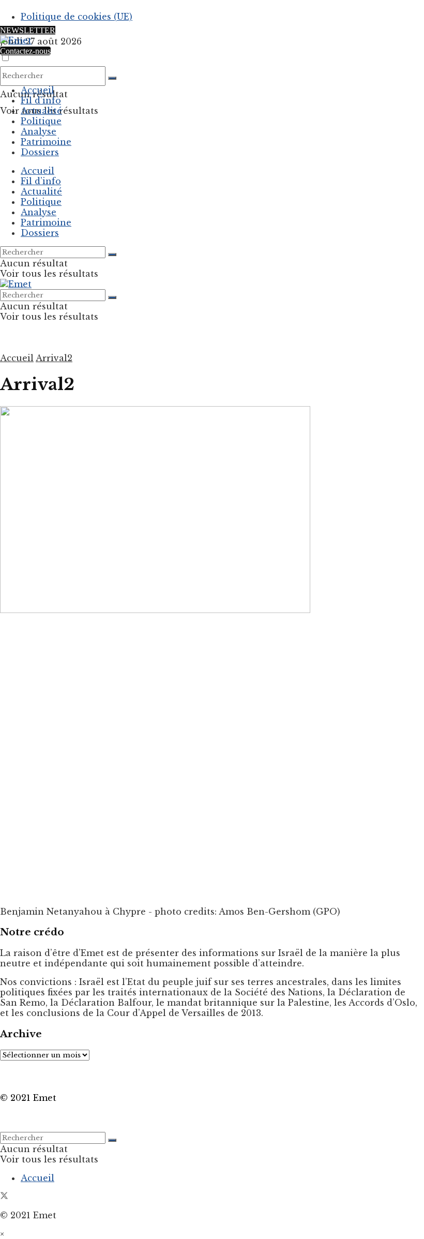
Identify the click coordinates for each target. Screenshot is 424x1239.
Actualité (41, 111)
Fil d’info (41, 100)
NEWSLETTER (27, 30)
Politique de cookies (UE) (76, 16)
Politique (41, 121)
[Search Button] (112, 78)
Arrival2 (54, 358)
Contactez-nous (25, 51)
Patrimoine (46, 142)
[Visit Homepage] (16, 40)
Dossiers (40, 152)
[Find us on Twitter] (4, 1196)
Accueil (37, 90)
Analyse (38, 131)
